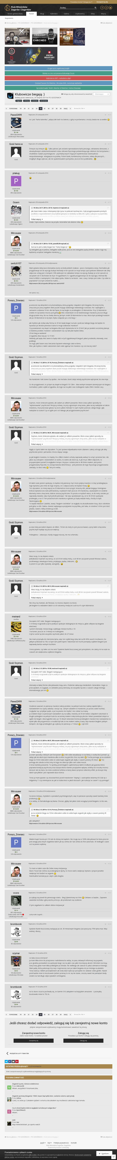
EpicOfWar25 (21, 1110)
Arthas (19, 1098)
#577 (109, 144)
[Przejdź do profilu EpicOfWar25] (9, 1112)
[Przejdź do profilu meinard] (16, 627)
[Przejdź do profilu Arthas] (9, 1099)
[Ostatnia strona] (70, 108)
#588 (109, 551)
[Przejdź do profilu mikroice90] (9, 1087)
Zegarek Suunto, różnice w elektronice (25, 1084)
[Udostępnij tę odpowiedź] (105, 115)
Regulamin (9, 18)
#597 (109, 893)
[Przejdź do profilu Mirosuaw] (16, 241)
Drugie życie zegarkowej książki (58, 68)
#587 (109, 522)
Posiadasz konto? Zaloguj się (80, 2)
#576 (109, 115)
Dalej (65, 108)
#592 (109, 701)
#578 (109, 173)
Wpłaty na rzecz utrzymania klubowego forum (58, 73)
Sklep (93, 14)
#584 (109, 398)
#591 (109, 663)
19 (20, 108)
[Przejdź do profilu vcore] (16, 901)
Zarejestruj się (102, 2)
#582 (109, 300)
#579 (109, 202)
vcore (16, 892)
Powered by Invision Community (58, 1147)
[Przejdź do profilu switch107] (16, 271)
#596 (109, 864)
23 (36, 108)
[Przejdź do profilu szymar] (16, 961)
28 (56, 108)
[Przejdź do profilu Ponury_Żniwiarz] (16, 308)
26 (48, 108)
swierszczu (29, 97)
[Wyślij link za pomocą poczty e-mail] (13, 1061)
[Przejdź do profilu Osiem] (16, 210)
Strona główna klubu (15, 14)
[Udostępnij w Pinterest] (17, 1061)
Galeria (66, 14)
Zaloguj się (83, 1041)
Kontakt (74, 1143)
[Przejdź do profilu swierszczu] (10, 96)
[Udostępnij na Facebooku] (9, 1061)
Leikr (14, 1120)
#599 (109, 953)
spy (18, 1122)
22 (32, 108)
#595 (109, 834)
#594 (109, 791)
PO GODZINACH (55, 97)
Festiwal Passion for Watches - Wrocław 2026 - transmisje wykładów (58, 83)
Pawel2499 (16, 114)
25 (44, 108)
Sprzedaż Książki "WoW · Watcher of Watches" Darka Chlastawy (58, 88)
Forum (31, 14)
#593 (109, 735)
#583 (109, 357)
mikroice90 (20, 1086)
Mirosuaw (16, 233)
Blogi (42, 14)
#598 (109, 924)
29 (60, 108)
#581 (109, 263)
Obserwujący (99, 94)
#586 (109, 478)
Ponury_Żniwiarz (16, 300)
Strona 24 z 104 (79, 108)
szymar (16, 953)
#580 (109, 233)
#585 (109, 427)
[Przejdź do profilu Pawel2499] (16, 123)
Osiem (16, 202)
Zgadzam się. (106, 1153)
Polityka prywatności (61, 1143)
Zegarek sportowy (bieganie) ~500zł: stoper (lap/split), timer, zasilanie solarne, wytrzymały (43, 1096)
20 (24, 108)
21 (28, 108)
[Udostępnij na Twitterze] (6, 1061)
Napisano (38, 115)
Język (42, 1143)
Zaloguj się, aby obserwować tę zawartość (77, 94)
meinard (16, 616)
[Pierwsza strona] (6, 108)
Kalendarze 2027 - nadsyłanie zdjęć (58, 78)
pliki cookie (33, 1155)
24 (40, 108)
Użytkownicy (80, 14)
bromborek (16, 924)
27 (52, 108)
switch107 (16, 263)
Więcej (103, 14)
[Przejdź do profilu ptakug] (16, 181)
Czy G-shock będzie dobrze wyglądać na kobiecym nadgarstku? (34, 1108)
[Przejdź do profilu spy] (9, 1124)
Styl (49, 1143)
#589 (109, 581)
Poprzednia (13, 108)
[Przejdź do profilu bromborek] (16, 932)
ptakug (16, 173)
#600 (109, 987)
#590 (109, 617)
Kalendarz (54, 14)
